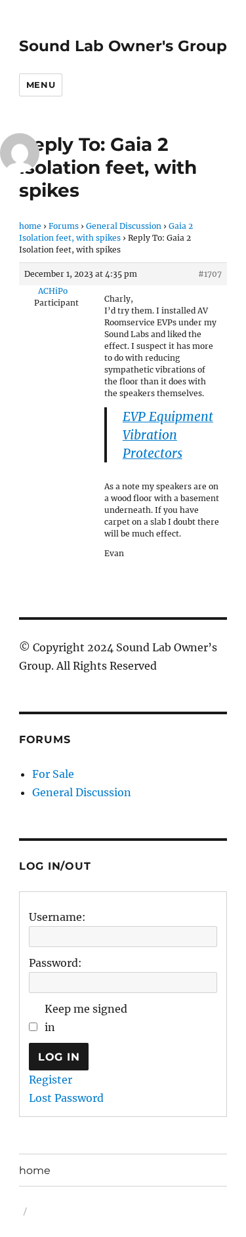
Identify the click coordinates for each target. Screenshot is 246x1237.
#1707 (210, 274)
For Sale (53, 774)
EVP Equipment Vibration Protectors (168, 435)
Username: (57, 916)
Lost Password (66, 1098)
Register (50, 1079)
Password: (55, 962)
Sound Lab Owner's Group (123, 46)
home (30, 226)
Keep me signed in (86, 1018)
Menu (40, 84)
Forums (64, 226)
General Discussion (123, 226)
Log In (59, 1057)
